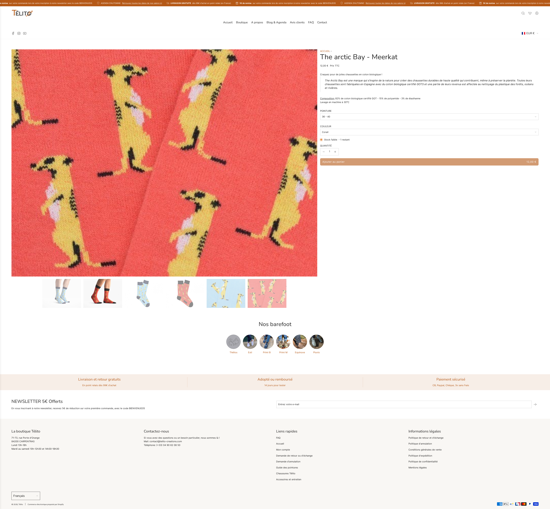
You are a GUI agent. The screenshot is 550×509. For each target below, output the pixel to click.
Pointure (326, 110)
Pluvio (316, 352)
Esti (250, 352)
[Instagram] (19, 33)
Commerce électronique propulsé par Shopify (46, 504)
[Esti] (250, 342)
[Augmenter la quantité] (335, 151)
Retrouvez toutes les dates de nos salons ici (138, 3)
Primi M (283, 352)
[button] (14, 163)
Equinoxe (300, 352)
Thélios (233, 352)
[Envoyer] (535, 404)
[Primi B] (267, 342)
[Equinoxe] (300, 342)
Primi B (267, 352)
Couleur (325, 126)
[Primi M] (283, 342)
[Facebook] (13, 33)
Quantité (326, 145)
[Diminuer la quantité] (323, 151)
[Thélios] (233, 342)
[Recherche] (523, 13)
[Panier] (530, 13)
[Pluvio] (316, 342)
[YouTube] (24, 33)
